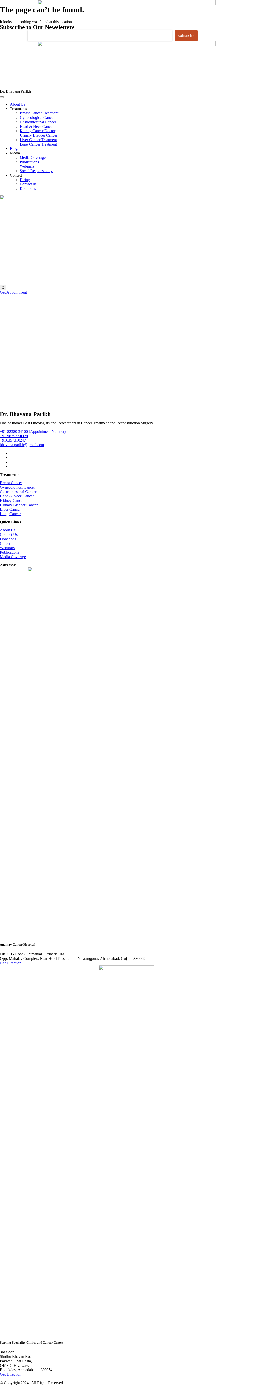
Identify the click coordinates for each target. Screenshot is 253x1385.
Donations (28, 188)
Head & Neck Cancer (37, 126)
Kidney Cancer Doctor (37, 131)
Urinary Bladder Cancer (38, 135)
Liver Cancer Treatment (38, 140)
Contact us (28, 184)
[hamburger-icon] (2, 97)
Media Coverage (33, 157)
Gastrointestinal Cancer (38, 122)
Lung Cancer (10, 514)
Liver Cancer (10, 509)
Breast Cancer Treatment (39, 113)
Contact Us (9, 534)
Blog (14, 148)
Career (5, 543)
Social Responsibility (36, 171)
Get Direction (10, 963)
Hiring (25, 180)
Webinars (27, 166)
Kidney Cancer (12, 500)
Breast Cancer (11, 483)
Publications (29, 162)
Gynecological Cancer (37, 117)
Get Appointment (13, 292)
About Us (17, 104)
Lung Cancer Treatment (38, 144)
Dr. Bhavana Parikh (15, 91)
